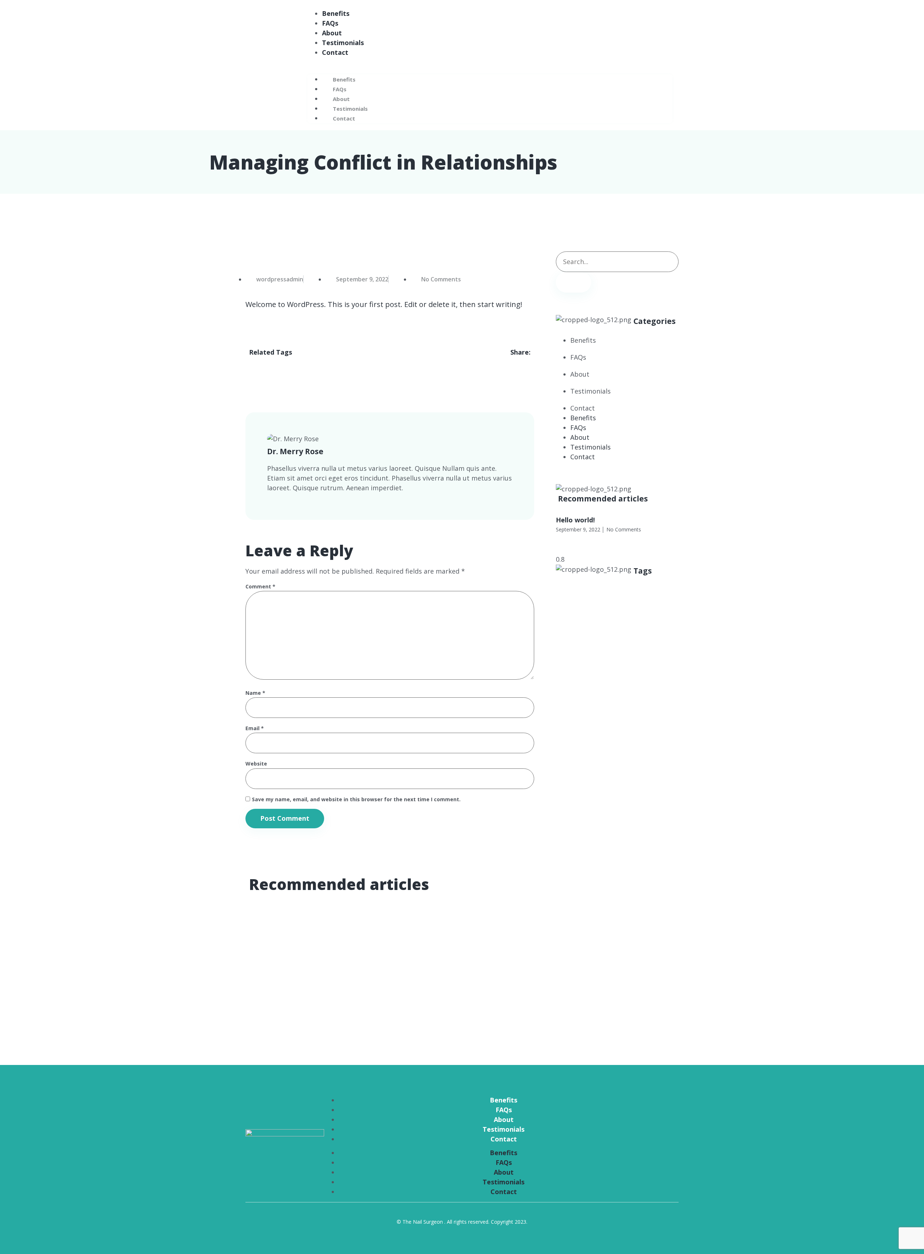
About (332, 32)
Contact (335, 52)
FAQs (330, 23)
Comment (260, 587)
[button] (490, 62)
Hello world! (575, 520)
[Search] (573, 282)
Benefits (335, 13)
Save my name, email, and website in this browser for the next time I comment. (356, 800)
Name (255, 693)
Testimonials (343, 42)
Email (254, 728)
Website (256, 764)
